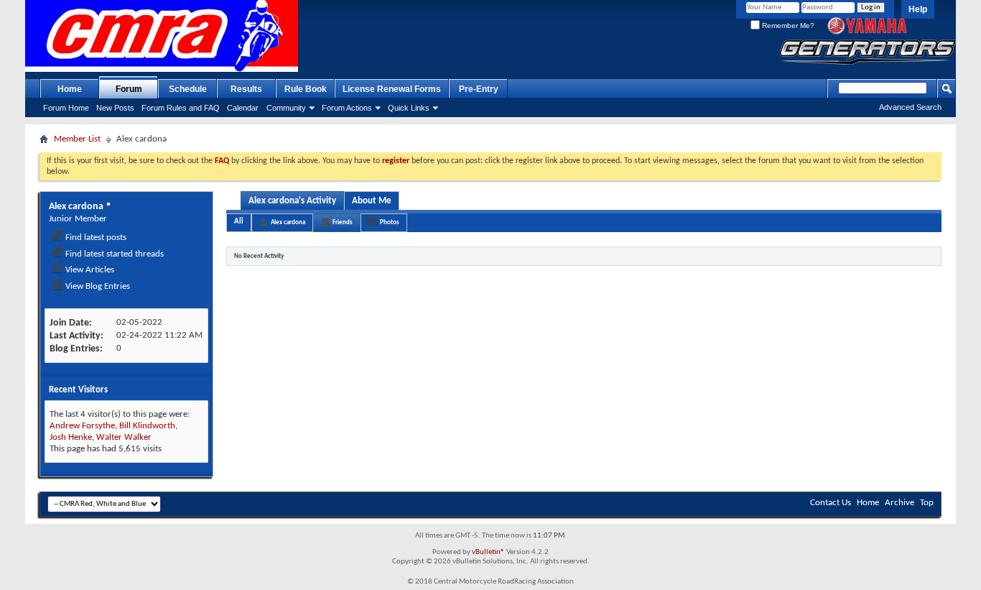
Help (917, 9)
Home (69, 89)
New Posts (115, 107)
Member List (77, 139)
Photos (389, 222)
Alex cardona (288, 222)
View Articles (88, 270)
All (238, 222)
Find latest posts (94, 237)
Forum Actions (347, 107)
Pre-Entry (478, 89)
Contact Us (830, 502)
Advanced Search (910, 107)
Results (246, 89)
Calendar (243, 107)
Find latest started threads (113, 254)
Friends (343, 222)
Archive (899, 502)
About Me (371, 201)
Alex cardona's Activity (292, 201)
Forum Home (66, 107)
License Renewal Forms (392, 89)
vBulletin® (488, 552)
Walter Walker (124, 437)
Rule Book (305, 89)
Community (286, 107)
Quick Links (408, 107)
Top (927, 502)
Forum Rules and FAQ (180, 107)
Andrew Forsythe (82, 425)
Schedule (188, 89)
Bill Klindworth (147, 425)
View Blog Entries (96, 286)
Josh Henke (71, 437)
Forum (129, 89)
